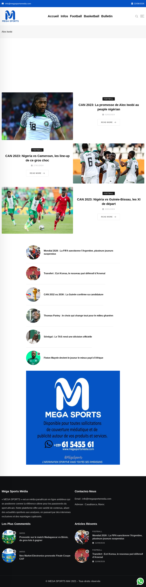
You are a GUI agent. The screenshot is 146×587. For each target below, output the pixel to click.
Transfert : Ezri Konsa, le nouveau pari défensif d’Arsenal (74, 273)
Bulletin (106, 16)
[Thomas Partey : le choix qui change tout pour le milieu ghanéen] (33, 316)
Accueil (53, 16)
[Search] (136, 16)
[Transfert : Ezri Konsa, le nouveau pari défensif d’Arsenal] (33, 273)
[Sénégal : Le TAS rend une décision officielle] (33, 337)
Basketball (91, 16)
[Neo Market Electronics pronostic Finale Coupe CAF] (9, 555)
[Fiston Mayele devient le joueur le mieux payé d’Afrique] (33, 358)
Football (76, 16)
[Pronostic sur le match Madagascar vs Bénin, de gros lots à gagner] (9, 537)
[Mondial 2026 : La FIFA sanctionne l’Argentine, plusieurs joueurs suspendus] (33, 252)
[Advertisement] (73, 60)
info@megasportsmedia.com (18, 3)
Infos (64, 16)
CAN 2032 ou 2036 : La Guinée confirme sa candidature (73, 294)
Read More (107, 122)
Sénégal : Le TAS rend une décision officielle (68, 336)
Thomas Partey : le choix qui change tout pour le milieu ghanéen (78, 315)
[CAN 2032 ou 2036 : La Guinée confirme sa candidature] (33, 294)
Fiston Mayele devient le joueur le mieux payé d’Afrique (73, 358)
